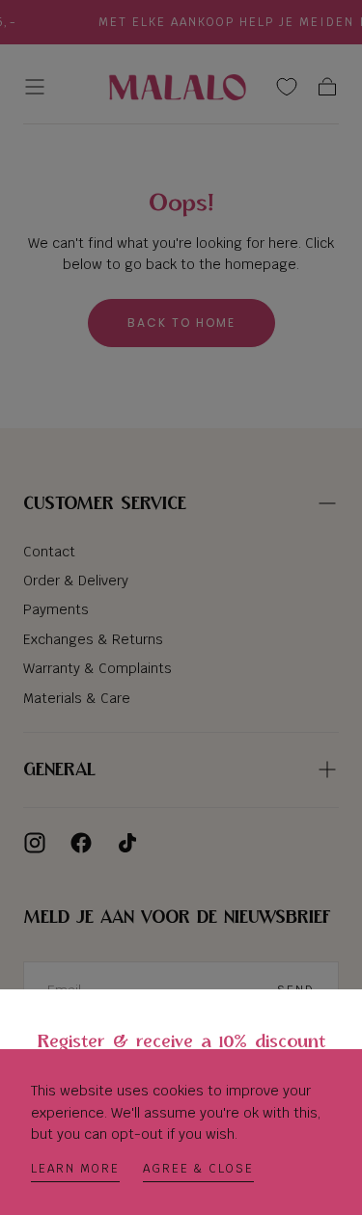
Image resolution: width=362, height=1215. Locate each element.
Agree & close (198, 1168)
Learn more (75, 1168)
